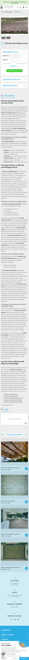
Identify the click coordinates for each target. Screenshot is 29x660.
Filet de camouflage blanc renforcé (10, 534)
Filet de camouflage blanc (11, 394)
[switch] (3, 658)
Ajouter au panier (13, 70)
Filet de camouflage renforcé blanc (13, 400)
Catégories (5, 630)
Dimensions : (6, 55)
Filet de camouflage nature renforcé (10, 567)
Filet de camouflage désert (11, 396)
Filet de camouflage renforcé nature (13, 398)
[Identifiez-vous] (20, 7)
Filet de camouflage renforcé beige (13, 402)
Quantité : (5, 59)
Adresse (4, 639)
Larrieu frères (7, 635)
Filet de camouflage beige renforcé (10, 467)
